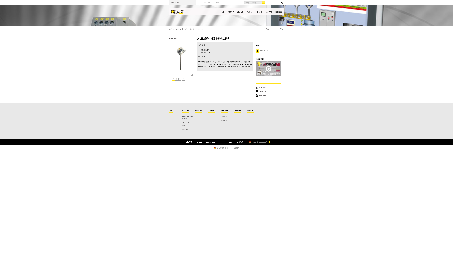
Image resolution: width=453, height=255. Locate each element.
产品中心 (250, 12)
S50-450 (173, 38)
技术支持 (259, 12)
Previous (170, 79)
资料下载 (269, 12)
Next (192, 79)
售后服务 (224, 116)
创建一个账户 (208, 3)
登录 (217, 3)
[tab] (268, 50)
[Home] (177, 12)
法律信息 (240, 142)
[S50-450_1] (181, 58)
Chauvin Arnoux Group (206, 142)
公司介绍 (231, 12)
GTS (230, 142)
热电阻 (192, 29)
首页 (222, 12)
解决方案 (240, 12)
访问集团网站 (175, 3)
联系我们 (279, 12)
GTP (222, 142)
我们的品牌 (185, 130)
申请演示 (263, 91)
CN (280, 3)
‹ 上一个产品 (265, 29)
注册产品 (262, 87)
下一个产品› (279, 29)
